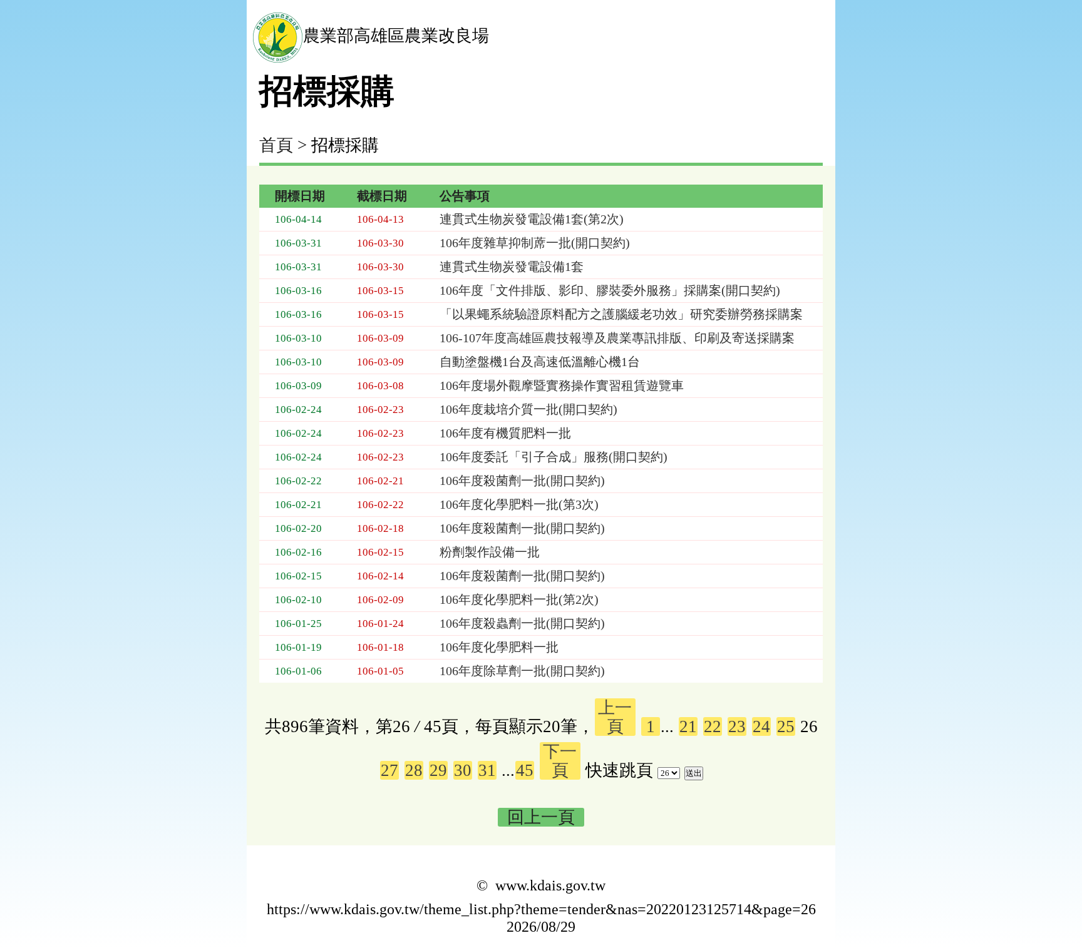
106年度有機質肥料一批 (505, 433)
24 (761, 726)
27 (389, 770)
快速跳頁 (619, 770)
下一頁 (560, 761)
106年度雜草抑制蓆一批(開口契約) (535, 243)
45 (524, 770)
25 (786, 726)
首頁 (276, 145)
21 (688, 726)
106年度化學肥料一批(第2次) (519, 599)
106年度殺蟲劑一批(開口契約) (522, 623)
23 (737, 726)
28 (414, 770)
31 (487, 770)
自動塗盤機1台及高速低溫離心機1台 (540, 362)
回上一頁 (541, 817)
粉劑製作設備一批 (490, 552)
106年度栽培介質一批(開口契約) (528, 409)
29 (438, 770)
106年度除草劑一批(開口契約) (522, 671)
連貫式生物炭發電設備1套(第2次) (532, 219)
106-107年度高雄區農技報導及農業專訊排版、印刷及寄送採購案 (617, 338)
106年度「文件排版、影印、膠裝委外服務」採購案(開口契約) (610, 290)
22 (712, 726)
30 (462, 770)
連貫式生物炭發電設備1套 (512, 266)
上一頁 (615, 717)
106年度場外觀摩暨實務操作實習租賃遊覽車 (562, 385)
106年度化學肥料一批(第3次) (519, 504)
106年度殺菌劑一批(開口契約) (522, 480)
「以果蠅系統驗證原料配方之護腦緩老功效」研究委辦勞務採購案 (621, 314)
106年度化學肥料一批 (499, 647)
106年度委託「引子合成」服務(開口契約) (553, 457)
